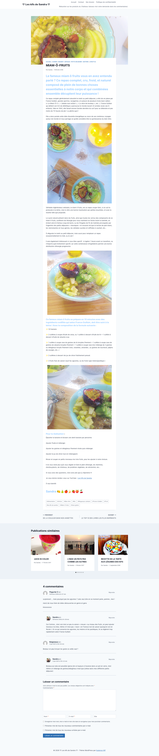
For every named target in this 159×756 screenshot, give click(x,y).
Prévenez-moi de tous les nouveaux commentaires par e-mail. (68, 726)
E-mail (72, 716)
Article (59, 501)
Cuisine (54, 61)
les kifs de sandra (52, 505)
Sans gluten (75, 505)
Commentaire (48, 688)
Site (95, 716)
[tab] (75, 572)
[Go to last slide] (33, 553)
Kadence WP (101, 750)
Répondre (112, 592)
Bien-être (67, 501)
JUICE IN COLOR (41, 559)
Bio (74, 501)
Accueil (73, 2)
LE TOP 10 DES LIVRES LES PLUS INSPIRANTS (98, 516)
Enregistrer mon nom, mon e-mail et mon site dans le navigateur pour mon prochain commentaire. (77, 721)
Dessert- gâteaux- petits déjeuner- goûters (73, 61)
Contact (81, 2)
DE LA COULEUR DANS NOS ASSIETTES (58, 516)
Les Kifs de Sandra (85, 478)
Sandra (50, 69)
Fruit (106, 501)
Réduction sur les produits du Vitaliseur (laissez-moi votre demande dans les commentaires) (93, 6)
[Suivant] (125, 553)
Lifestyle (93, 61)
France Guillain (97, 501)
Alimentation (51, 501)
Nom (46, 716)
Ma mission (90, 2)
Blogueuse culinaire (84, 501)
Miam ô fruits (64, 505)
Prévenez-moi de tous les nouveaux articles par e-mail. (65, 730)
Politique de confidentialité (106, 2)
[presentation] (46, 545)
